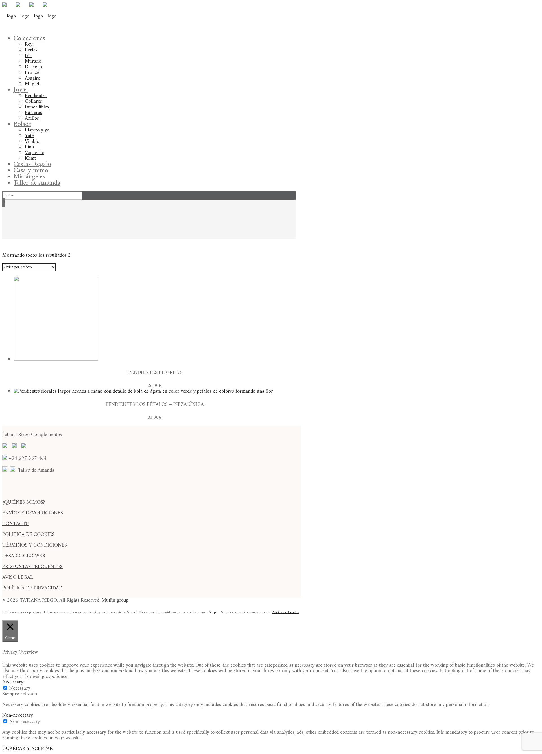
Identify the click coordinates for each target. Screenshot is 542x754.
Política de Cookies (285, 612)
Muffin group (115, 600)
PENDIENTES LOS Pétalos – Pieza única (155, 404)
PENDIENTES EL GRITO (154, 372)
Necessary (19, 688)
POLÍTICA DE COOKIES (28, 534)
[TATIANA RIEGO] (29, 16)
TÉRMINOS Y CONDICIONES (34, 545)
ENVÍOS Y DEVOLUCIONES (32, 513)
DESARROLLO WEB (23, 556)
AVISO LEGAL (17, 577)
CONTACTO (15, 524)
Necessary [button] (12, 682)
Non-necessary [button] (17, 715)
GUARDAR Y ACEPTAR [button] (27, 748)
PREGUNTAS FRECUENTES (32, 566)
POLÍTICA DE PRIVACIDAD (32, 588)
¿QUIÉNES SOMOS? (23, 502)
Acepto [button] (213, 612)
